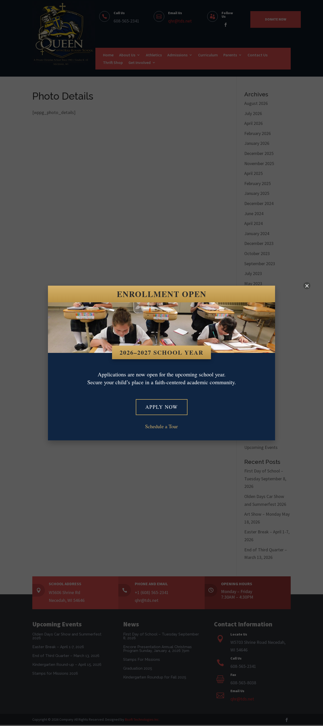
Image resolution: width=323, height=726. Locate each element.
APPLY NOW (161, 406)
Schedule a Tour (161, 426)
